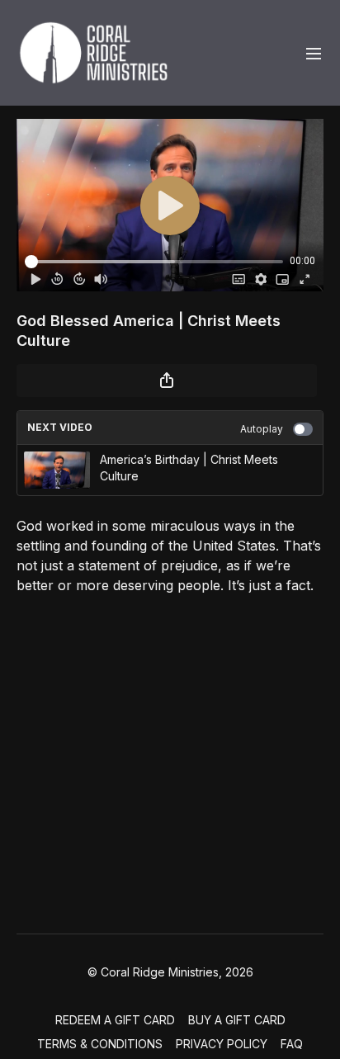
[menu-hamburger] (313, 53)
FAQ (292, 1044)
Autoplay (261, 429)
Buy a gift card (237, 1020)
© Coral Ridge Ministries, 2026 (170, 972)
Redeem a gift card (115, 1020)
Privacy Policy (221, 1044)
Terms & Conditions (100, 1044)
